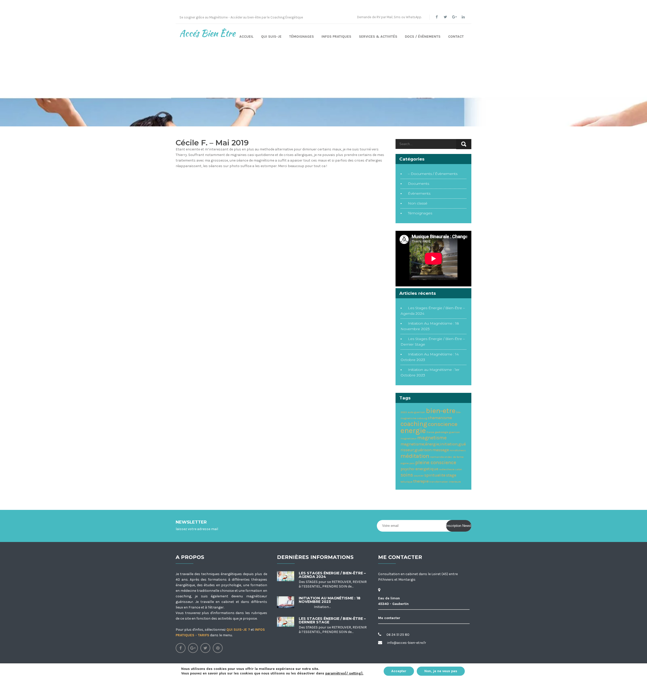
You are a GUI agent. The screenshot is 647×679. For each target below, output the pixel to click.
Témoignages (301, 36)
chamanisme (440, 417)
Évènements (419, 193)
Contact (456, 36)
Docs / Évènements (423, 36)
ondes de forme (454, 457)
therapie (421, 481)
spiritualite (434, 475)
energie (413, 430)
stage (451, 475)
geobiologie (441, 432)
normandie (437, 457)
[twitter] (445, 17)
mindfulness (458, 450)
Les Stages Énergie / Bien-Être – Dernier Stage (332, 620)
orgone (405, 463)
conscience (442, 424)
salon (458, 469)
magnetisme (432, 438)
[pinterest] (218, 648)
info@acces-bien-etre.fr (406, 643)
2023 (404, 412)
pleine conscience (435, 462)
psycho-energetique (419, 468)
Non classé (417, 203)
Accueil (246, 36)
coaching (414, 423)
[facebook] (436, 17)
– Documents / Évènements (432, 173)
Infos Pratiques (336, 36)
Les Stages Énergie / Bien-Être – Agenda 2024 (332, 575)
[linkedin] (463, 17)
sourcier (419, 475)
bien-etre (440, 411)
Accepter (398, 671)
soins (407, 475)
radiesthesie (446, 469)
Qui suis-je (271, 36)
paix (411, 463)
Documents (418, 183)
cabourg (422, 418)
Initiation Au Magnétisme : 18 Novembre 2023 (329, 600)
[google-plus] (454, 17)
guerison (454, 432)
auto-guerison (416, 412)
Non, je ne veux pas (440, 671)
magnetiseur (409, 438)
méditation (415, 455)
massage (440, 449)
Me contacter (389, 618)
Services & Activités (378, 36)
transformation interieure (445, 481)
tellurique (406, 481)
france (430, 432)
